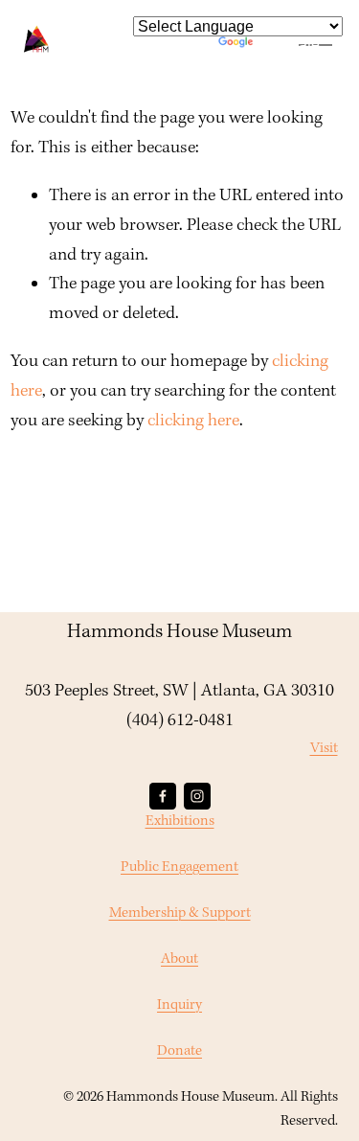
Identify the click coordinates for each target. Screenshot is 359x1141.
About (179, 959)
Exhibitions (180, 821)
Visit (324, 748)
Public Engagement (179, 867)
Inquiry (179, 1004)
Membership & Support (180, 913)
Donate (179, 1050)
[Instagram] (197, 796)
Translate (288, 44)
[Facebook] (162, 796)
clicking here (193, 421)
